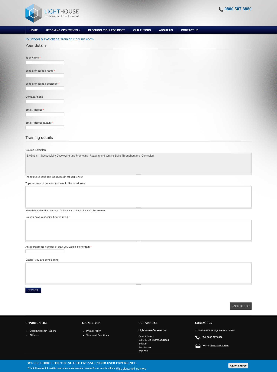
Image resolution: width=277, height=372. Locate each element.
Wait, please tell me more (131, 368)
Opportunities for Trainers (43, 331)
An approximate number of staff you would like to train (58, 246)
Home (34, 30)
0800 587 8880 (238, 8)
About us (166, 30)
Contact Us (189, 30)
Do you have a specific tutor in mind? (47, 216)
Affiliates (34, 335)
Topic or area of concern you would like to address (55, 183)
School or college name (40, 70)
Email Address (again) (39, 122)
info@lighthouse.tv (219, 345)
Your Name (33, 57)
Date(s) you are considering (42, 259)
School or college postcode (42, 83)
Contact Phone (34, 96)
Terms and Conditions (97, 335)
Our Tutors (142, 30)
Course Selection (35, 149)
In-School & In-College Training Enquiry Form (59, 39)
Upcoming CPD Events (60, 31)
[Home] (52, 13)
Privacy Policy (93, 331)
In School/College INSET (106, 30)
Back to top (240, 306)
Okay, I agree (238, 365)
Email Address (34, 109)
